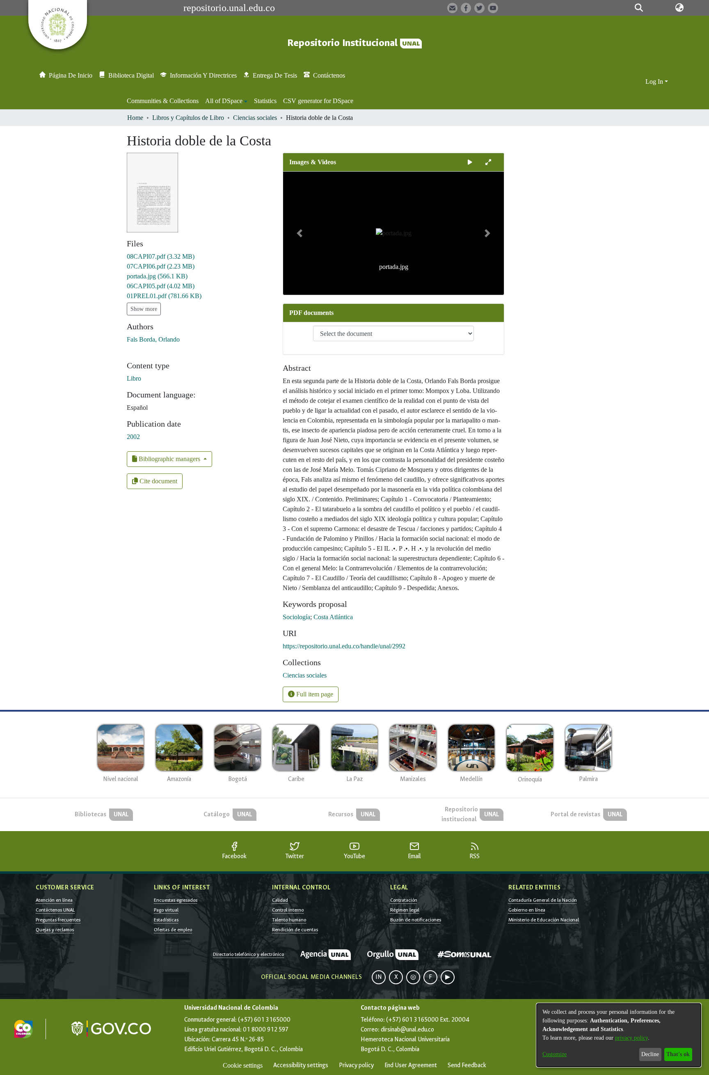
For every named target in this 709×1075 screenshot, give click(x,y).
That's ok (678, 1054)
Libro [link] (134, 378)
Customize (554, 1054)
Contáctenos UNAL (55, 910)
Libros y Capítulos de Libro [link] (188, 117)
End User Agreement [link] (410, 1065)
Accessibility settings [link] (300, 1065)
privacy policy (631, 1038)
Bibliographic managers (169, 458)
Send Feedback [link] (467, 1065)
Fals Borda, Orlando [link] (153, 339)
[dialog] (619, 1035)
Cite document (157, 481)
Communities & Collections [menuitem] (163, 100)
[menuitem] (226, 101)
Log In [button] (655, 81)
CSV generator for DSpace (318, 100)
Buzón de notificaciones (415, 920)
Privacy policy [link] (356, 1065)
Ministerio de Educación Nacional (543, 920)
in (378, 977)
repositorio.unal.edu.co (229, 7)
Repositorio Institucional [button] (343, 43)
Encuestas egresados (175, 900)
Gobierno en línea (526, 910)
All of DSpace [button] (223, 100)
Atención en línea (54, 900)
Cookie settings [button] (243, 1065)
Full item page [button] (314, 694)
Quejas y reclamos (55, 929)
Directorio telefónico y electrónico (248, 954)
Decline (650, 1054)
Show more (143, 309)
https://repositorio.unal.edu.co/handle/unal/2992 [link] (344, 646)
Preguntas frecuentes (58, 920)
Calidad (280, 900)
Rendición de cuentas (295, 929)
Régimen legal (404, 910)
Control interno (288, 910)
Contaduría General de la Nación (542, 900)
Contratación (403, 900)
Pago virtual (166, 910)
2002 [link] (133, 436)
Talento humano (289, 920)
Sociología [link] (296, 616)
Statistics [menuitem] (265, 100)
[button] (639, 8)
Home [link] (135, 117)
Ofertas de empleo (173, 929)
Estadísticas (166, 920)
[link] (160, 256)
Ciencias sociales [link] (255, 117)
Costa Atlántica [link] (333, 616)
